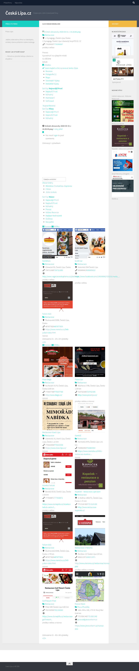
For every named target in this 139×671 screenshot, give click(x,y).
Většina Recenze (52, 212)
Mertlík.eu (115, 199)
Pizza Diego (46, 379)
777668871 (58, 498)
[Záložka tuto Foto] (43, 132)
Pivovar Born (80, 604)
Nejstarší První (51, 91)
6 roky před (57, 129)
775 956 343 (92, 616)
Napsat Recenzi (48, 105)
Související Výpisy (53, 80)
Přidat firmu (8, 3)
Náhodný (49, 94)
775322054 (58, 445)
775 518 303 (92, 504)
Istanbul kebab (48, 485)
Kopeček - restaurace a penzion (87, 491)
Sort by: (52, 88)
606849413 (91, 270)
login (56, 135)
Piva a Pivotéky (83, 607)
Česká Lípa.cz (18, 13)
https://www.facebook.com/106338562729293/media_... (97, 276)
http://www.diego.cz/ (53, 395)
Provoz (48, 209)
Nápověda (18, 3)
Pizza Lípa (79, 379)
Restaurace (49, 35)
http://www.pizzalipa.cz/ (87, 395)
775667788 (58, 392)
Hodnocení (50, 98)
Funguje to (115, 57)
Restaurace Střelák (118, 124)
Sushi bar (78, 261)
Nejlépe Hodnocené (54, 215)
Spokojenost (116, 82)
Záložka (47, 65)
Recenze (49, 71)
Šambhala (46, 261)
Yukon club (46, 314)
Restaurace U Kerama (83, 547)
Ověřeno (49, 218)
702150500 (58, 610)
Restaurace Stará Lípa (51, 432)
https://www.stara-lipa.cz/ (55, 448)
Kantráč (78, 435)
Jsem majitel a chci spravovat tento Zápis (61, 68)
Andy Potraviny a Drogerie (120, 174)
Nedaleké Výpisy (52, 83)
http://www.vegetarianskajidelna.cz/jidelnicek (60, 276)
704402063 (91, 448)
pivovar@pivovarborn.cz (87, 619)
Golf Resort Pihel (49, 601)
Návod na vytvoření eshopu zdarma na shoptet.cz (19, 57)
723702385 (91, 392)
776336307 (58, 44)
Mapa (48, 77)
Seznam (47, 226)
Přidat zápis (9, 32)
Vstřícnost (50, 101)
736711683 (58, 270)
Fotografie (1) (51, 74)
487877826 (58, 326)
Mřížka (56, 226)
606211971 (91, 557)
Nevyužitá (49, 222)
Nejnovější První (52, 112)
